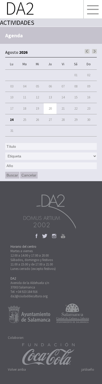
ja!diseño (87, 369)
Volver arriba (17, 369)
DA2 (13, 278)
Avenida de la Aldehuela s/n (29, 283)
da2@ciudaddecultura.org (29, 296)
